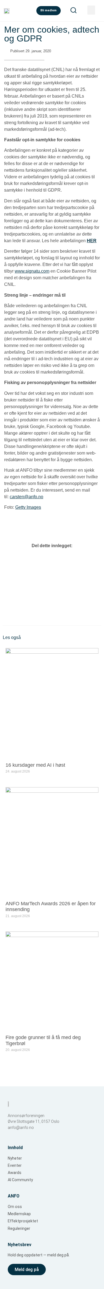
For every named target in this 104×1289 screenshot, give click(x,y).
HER (92, 240)
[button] (41, 563)
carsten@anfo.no (26, 496)
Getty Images (28, 507)
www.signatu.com (32, 271)
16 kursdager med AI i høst (35, 765)
